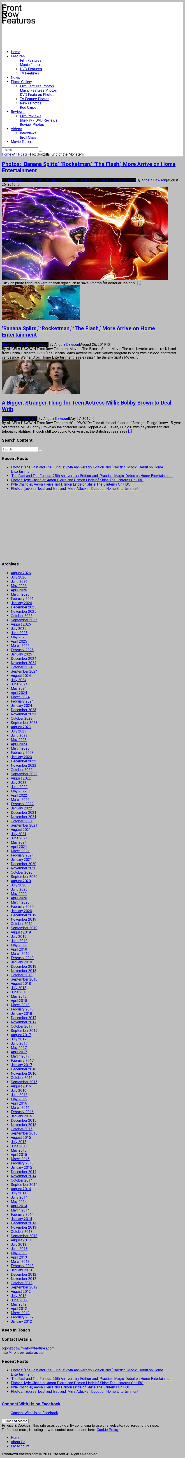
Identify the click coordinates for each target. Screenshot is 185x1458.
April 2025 (19, 641)
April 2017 (19, 1052)
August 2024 (21, 676)
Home (15, 52)
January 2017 (21, 1065)
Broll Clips (28, 137)
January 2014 (21, 1219)
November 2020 (23, 868)
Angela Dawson (153, 180)
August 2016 (21, 1086)
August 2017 (21, 1035)
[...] (139, 283)
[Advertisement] (84, 35)
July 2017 (18, 1039)
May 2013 (19, 1253)
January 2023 (21, 757)
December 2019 (23, 915)
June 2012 (19, 1300)
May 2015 (19, 1150)
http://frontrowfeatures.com (23, 1352)
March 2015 (20, 1159)
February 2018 (22, 1009)
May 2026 (19, 586)
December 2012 (23, 1274)
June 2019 (19, 941)
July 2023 (18, 731)
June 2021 (19, 838)
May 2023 (19, 740)
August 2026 (21, 573)
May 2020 (19, 894)
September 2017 (24, 1031)
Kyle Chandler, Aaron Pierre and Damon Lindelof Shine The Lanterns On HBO (70, 484)
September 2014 (24, 1184)
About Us (18, 1442)
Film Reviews (30, 116)
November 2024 (23, 663)
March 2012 (20, 1313)
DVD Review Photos (52, 180)
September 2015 (24, 1133)
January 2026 (21, 603)
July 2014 (18, 1193)
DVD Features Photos (37, 95)
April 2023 (19, 744)
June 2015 (19, 1146)
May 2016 (19, 1099)
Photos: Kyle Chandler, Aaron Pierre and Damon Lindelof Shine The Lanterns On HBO (77, 480)
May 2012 (19, 1304)
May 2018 (19, 996)
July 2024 (18, 680)
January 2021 (21, 859)
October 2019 (21, 924)
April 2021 (19, 847)
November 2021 (23, 817)
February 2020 (22, 906)
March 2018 (20, 1005)
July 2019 (18, 936)
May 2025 (19, 637)
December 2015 (23, 1120)
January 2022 (21, 808)
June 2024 (19, 684)
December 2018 (23, 966)
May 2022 (19, 791)
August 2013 (21, 1240)
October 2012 (21, 1283)
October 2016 (21, 1078)
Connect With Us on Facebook (31, 1403)
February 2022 (22, 804)
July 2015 (18, 1142)
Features (18, 56)
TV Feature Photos (34, 99)
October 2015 (21, 1129)
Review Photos (32, 124)
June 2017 (19, 1043)
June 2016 (19, 1095)
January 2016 (21, 1116)
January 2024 (21, 705)
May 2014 (19, 1202)
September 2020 (24, 877)
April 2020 (19, 898)
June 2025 (19, 633)
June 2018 (19, 992)
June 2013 (19, 1249)
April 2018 (19, 1001)
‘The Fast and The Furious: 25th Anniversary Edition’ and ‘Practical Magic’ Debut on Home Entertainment (92, 476)
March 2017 (20, 1056)
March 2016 (20, 1107)
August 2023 (21, 727)
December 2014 (23, 1172)
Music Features (32, 65)
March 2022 (20, 800)
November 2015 (23, 1125)
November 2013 (23, 1227)
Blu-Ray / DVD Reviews (38, 120)
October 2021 (21, 821)
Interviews (28, 133)
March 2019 (20, 954)
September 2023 (24, 723)
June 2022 (19, 787)
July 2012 (18, 1296)
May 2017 (19, 1048)
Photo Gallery (21, 82)
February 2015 (22, 1163)
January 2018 (21, 1013)
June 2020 (19, 889)
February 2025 (22, 650)
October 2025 (21, 616)
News (15, 77)
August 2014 (21, 1189)
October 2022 (21, 770)
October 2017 (21, 1026)
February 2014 (22, 1214)
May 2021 (19, 842)
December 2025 (23, 607)
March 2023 (20, 748)
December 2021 (23, 812)
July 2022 (18, 782)
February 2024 (22, 701)
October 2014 (21, 1180)
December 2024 (23, 658)
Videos (16, 129)
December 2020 (23, 864)
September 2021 (24, 825)
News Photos (31, 103)
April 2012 (19, 1309)
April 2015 (19, 1155)
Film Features (31, 60)
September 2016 (24, 1082)
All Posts (20, 154)
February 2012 (22, 1317)
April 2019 (19, 949)
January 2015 (21, 1167)
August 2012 (21, 1291)
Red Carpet (28, 107)
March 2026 (20, 594)
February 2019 (22, 958)
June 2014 (19, 1197)
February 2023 (22, 752)
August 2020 (21, 881)
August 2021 (21, 829)
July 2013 (18, 1244)
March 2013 (20, 1261)
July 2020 (18, 885)
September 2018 (24, 979)
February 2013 (22, 1266)
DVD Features (31, 69)
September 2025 (24, 620)
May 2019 (19, 945)
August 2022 (21, 778)
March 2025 (20, 646)
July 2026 (18, 577)
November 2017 (23, 1022)
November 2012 (23, 1279)
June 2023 (19, 735)
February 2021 (22, 855)
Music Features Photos (38, 90)
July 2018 (18, 988)
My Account (20, 1446)
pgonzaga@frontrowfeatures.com (28, 1348)
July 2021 (18, 834)
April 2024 (19, 693)
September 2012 (24, 1287)
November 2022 (23, 765)
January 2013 (21, 1270)
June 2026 (19, 581)
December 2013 (23, 1223)
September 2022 (24, 774)
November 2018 (23, 971)
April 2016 (19, 1103)
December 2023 (23, 710)
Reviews (18, 112)
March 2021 (20, 851)
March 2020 (20, 902)
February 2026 (22, 599)
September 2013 (24, 1236)
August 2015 (21, 1137)
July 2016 (18, 1090)
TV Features (29, 73)
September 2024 (24, 671)
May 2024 (19, 688)
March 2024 (20, 697)
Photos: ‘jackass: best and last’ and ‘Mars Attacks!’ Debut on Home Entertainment (74, 488)
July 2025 (18, 628)
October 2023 (21, 718)
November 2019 (23, 919)
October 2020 (21, 872)
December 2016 (23, 1069)
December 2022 (23, 761)
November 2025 (23, 611)
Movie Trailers (22, 142)
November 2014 (23, 1176)
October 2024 (21, 667)
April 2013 (19, 1257)
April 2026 (19, 590)
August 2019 (21, 932)
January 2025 (21, 654)
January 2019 (21, 962)
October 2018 (21, 975)
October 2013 (21, 1232)
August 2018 (21, 983)
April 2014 (19, 1206)
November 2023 (23, 714)
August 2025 (21, 624)
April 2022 (19, 795)
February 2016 (22, 1112)
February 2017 (22, 1060)
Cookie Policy (108, 1430)
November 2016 (23, 1073)
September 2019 (24, 928)
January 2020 (21, 911)
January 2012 (21, 1321)
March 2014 (20, 1210)
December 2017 (23, 1018)
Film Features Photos (37, 86)
